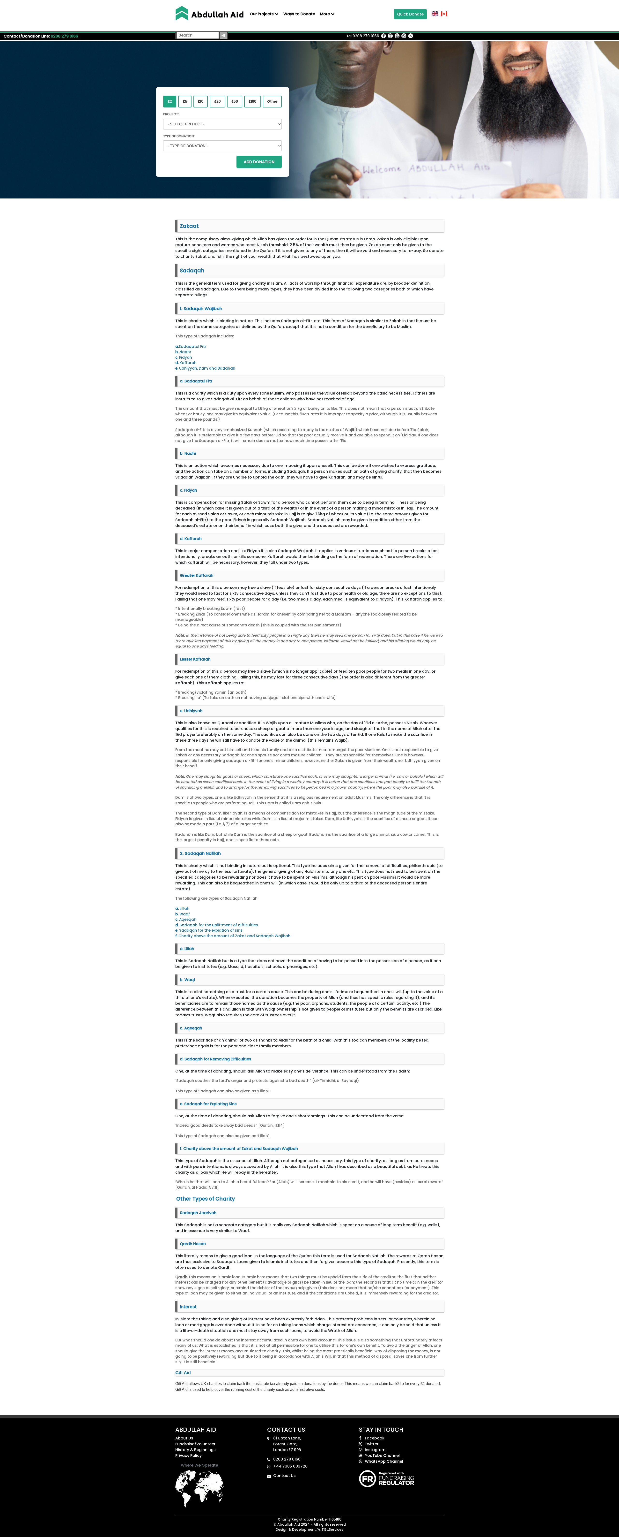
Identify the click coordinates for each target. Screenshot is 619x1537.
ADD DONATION (259, 162)
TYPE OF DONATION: (179, 136)
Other (272, 101)
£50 (234, 101)
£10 (200, 101)
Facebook (374, 1438)
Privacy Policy (188, 1455)
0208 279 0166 (64, 36)
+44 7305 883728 (290, 1466)
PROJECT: (171, 114)
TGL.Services (332, 1529)
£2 (170, 101)
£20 (217, 101)
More (325, 14)
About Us (184, 1438)
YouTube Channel (382, 1455)
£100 (252, 101)
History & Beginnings (195, 1450)
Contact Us (284, 1475)
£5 (185, 101)
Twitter (371, 1444)
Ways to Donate (299, 14)
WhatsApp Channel (384, 1461)
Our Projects (262, 14)
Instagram (375, 1450)
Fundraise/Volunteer (195, 1444)
